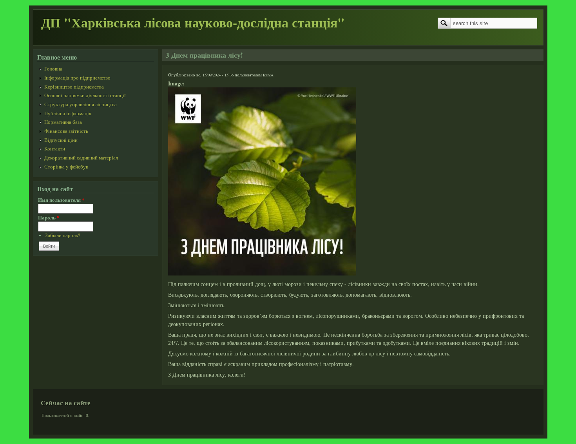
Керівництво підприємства (74, 86)
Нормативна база (63, 122)
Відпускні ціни (61, 140)
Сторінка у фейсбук (66, 166)
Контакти (54, 148)
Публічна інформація (67, 113)
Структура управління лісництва (80, 104)
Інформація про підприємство (77, 77)
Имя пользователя (61, 199)
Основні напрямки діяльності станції (85, 95)
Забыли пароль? (62, 235)
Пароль (48, 217)
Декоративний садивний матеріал (81, 157)
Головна (53, 68)
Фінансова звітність (66, 131)
